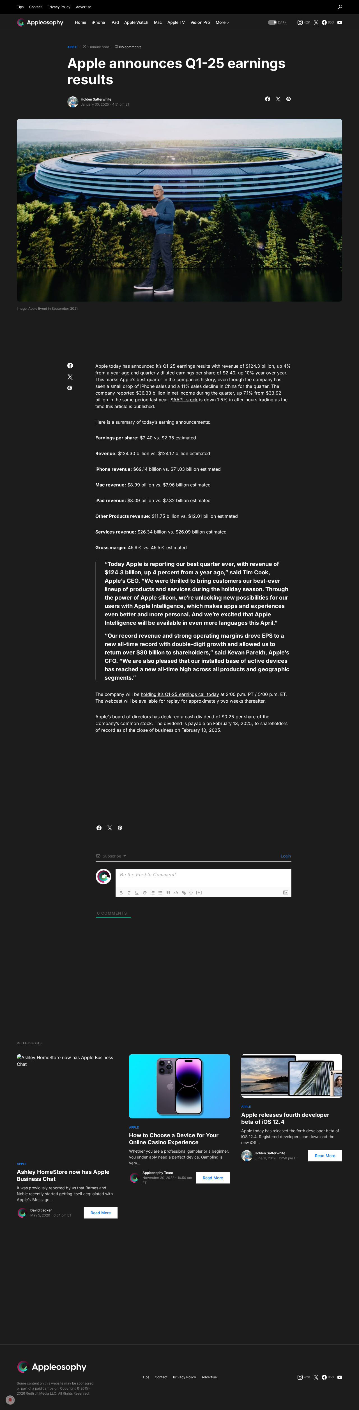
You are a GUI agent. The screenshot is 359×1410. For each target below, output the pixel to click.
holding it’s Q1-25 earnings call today (180, 694)
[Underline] (137, 892)
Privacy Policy (58, 7)
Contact (35, 7)
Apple (72, 47)
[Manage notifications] (10, 1399)
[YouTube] (339, 22)
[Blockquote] (168, 892)
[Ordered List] (153, 892)
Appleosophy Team (157, 1173)
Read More (101, 1212)
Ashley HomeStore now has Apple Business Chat (63, 1175)
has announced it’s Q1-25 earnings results (166, 366)
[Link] (184, 892)
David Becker (41, 1210)
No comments (130, 47)
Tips (20, 7)
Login (285, 856)
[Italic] (129, 892)
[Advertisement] (179, 335)
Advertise (83, 7)
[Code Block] (176, 892)
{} (191, 892)
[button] (340, 7)
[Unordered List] (160, 892)
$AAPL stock (184, 399)
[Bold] (121, 892)
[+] (199, 892)
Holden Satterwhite (96, 99)
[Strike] (145, 892)
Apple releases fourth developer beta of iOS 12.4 (285, 1118)
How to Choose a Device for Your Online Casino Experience (173, 1139)
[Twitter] (316, 22)
